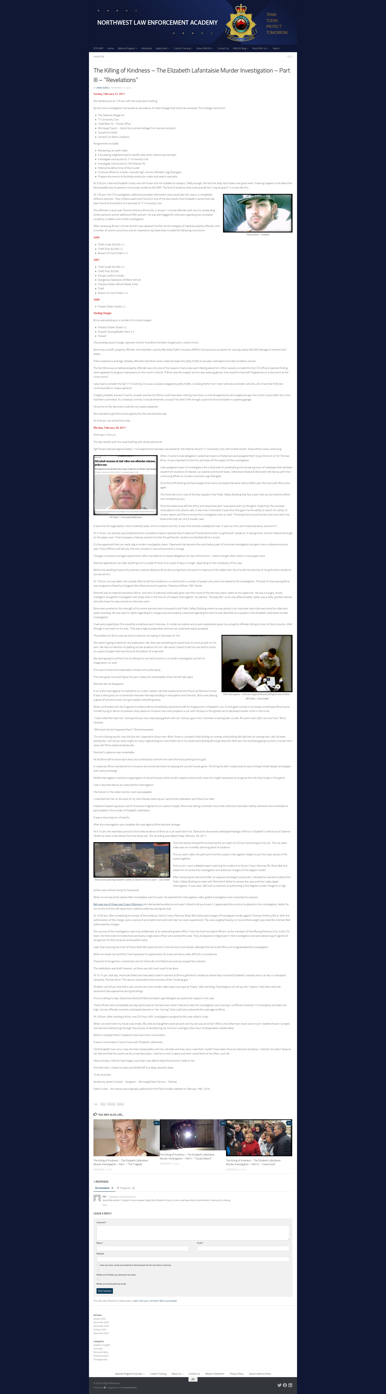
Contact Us (223, 48)
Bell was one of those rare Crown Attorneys (118, 904)
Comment (101, 1222)
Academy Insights (101, 1345)
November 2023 (101, 1326)
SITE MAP (98, 48)
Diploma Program (126, 48)
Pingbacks (127, 1188)
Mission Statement (214, 1373)
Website (100, 1253)
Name (99, 1243)
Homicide (98, 56)
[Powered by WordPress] (105, 1388)
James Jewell (103, 88)
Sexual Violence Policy (260, 1373)
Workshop (146, 48)
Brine (103, 1104)
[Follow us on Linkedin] (290, 1385)
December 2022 (101, 1333)
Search (276, 48)
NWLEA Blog (239, 48)
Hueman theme (130, 1387)
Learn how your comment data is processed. (155, 1300)
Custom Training (182, 48)
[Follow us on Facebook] (285, 1385)
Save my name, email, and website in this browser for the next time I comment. (135, 1265)
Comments (105, 1188)
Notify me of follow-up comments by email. (116, 1275)
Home (111, 48)
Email (200, 1243)
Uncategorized (100, 1359)
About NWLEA (204, 48)
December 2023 (101, 1322)
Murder (120, 1104)
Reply (105, 1205)
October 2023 (99, 1329)
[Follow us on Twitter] (279, 1385)
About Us (176, 1373)
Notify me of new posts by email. (111, 1284)
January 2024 (99, 1318)
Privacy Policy (237, 1373)
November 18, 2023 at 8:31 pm (122, 1196)
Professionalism (101, 1355)
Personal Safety (100, 1352)
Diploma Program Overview (128, 1373)
